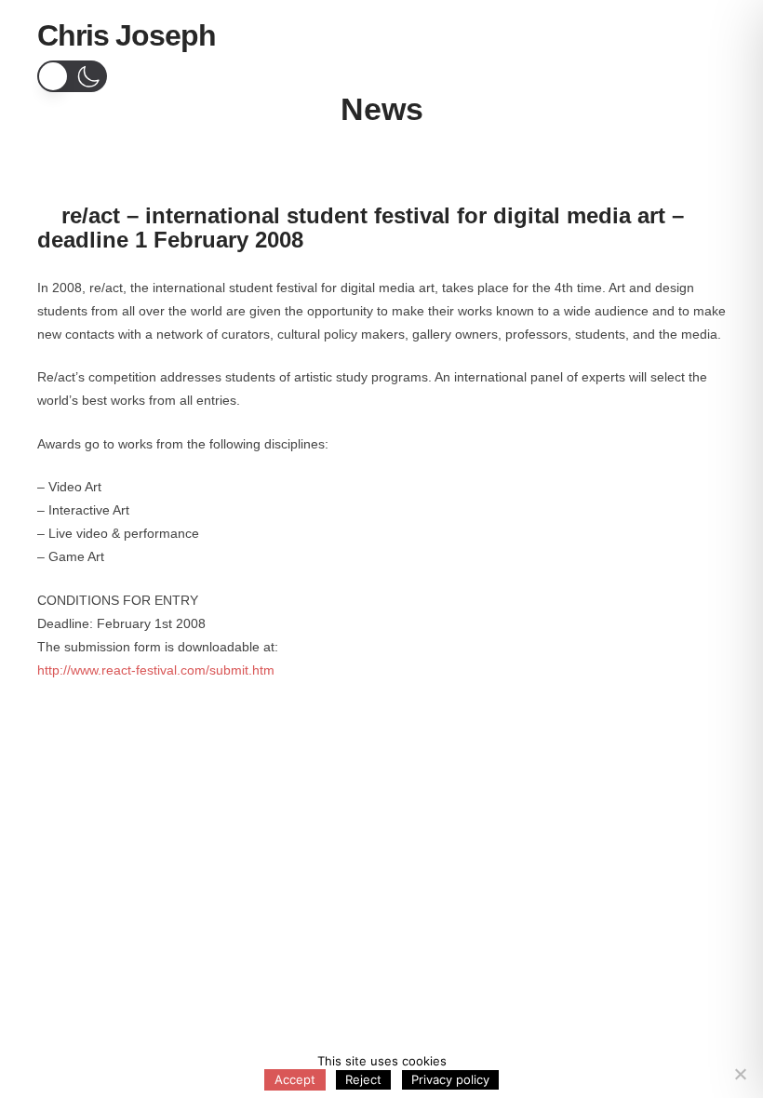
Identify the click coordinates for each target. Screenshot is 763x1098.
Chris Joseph (126, 35)
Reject (363, 1079)
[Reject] (739, 1074)
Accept (294, 1079)
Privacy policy (450, 1079)
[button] (703, 38)
